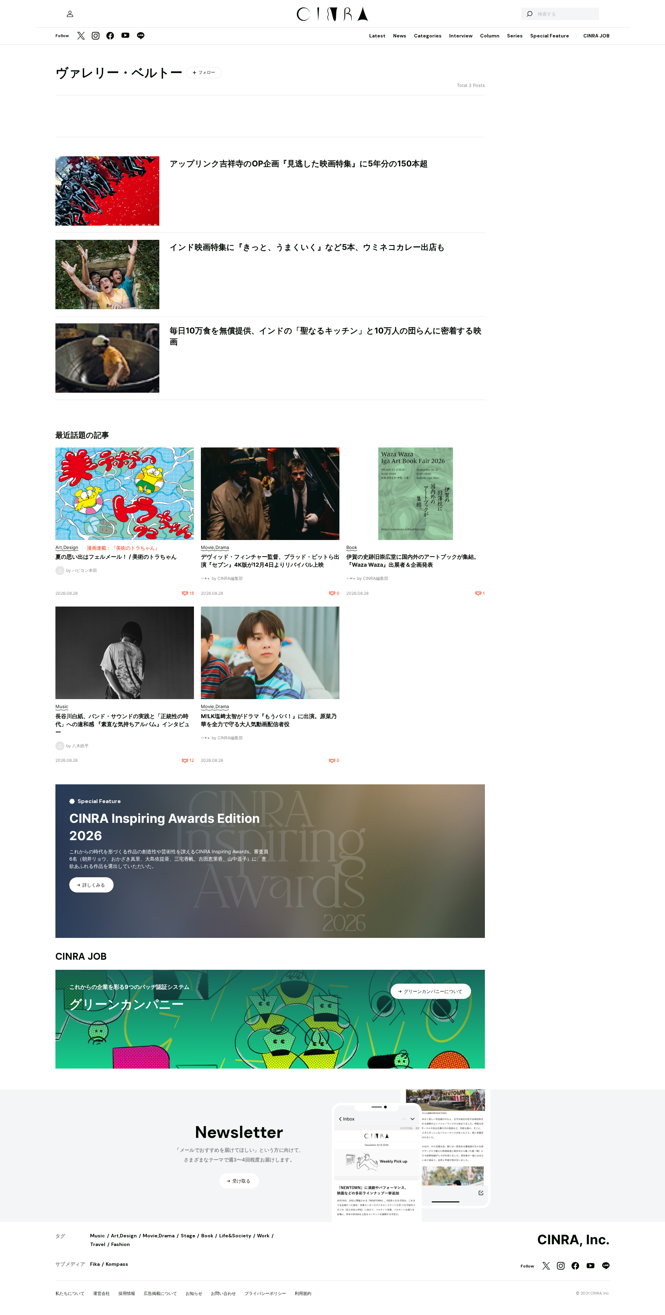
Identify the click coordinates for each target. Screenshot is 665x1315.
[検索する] (529, 14)
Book (207, 1235)
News (399, 36)
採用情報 (126, 1293)
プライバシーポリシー (265, 1293)
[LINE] (140, 36)
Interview (460, 36)
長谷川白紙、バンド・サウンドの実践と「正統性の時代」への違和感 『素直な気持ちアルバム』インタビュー (122, 724)
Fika (95, 1264)
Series (515, 36)
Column (489, 36)
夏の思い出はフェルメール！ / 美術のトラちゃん (116, 556)
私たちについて (70, 1293)
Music (97, 1235)
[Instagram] (95, 36)
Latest (377, 36)
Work (263, 1235)
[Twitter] (81, 36)
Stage (188, 1235)
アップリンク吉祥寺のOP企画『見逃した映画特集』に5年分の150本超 (299, 163)
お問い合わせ (223, 1293)
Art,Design (124, 1235)
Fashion (120, 1244)
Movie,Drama (159, 1235)
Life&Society (235, 1235)
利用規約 (303, 1293)
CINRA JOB (596, 36)
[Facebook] (110, 36)
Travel (97, 1244)
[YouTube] (125, 36)
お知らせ (194, 1293)
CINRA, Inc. (573, 1239)
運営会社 (101, 1293)
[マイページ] (70, 14)
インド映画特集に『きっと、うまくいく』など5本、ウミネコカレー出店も (307, 247)
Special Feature (549, 36)
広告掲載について (160, 1293)
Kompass (117, 1264)
